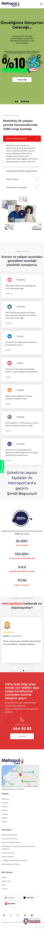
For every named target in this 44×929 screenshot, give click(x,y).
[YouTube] (31, 915)
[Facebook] (10, 915)
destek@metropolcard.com (10, 789)
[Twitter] (4, 915)
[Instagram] (17, 915)
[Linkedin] (24, 915)
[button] (11, 671)
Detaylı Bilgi (22, 80)
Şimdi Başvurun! (22, 493)
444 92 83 (22, 728)
